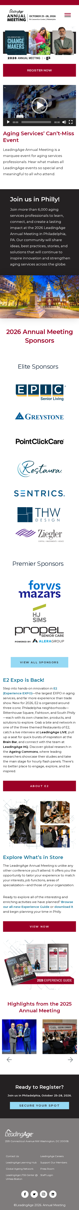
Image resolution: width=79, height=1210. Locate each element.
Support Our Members (53, 1162)
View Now (39, 926)
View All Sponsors (39, 662)
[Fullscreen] (71, 122)
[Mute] (64, 122)
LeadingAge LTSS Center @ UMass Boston (22, 1176)
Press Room (47, 1168)
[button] (39, 105)
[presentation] (9, 1060)
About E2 (39, 786)
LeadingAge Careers (52, 1156)
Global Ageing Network (19, 1168)
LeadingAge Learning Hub (21, 1162)
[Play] (8, 122)
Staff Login (46, 1175)
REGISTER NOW (39, 70)
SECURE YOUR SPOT (39, 1105)
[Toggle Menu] (67, 15)
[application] (39, 105)
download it (63, 907)
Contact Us (12, 1156)
